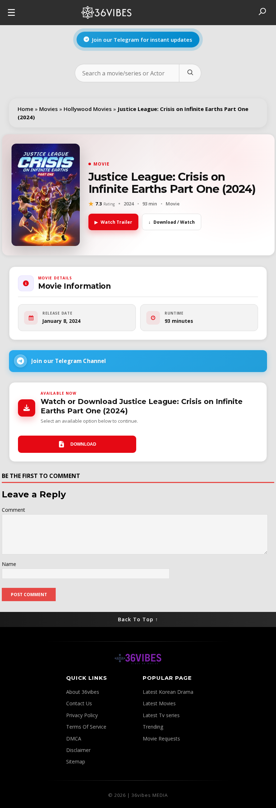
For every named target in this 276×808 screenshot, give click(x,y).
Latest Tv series (161, 715)
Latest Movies (159, 703)
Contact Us (79, 703)
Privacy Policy (82, 715)
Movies (48, 108)
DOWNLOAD (83, 444)
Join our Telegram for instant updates (142, 40)
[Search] (190, 73)
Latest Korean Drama (168, 691)
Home (25, 108)
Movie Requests (161, 738)
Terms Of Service (86, 726)
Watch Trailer (113, 222)
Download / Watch (171, 222)
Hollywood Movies (88, 108)
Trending (153, 726)
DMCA (73, 738)
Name (9, 564)
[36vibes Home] (138, 670)
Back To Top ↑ (138, 619)
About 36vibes (82, 691)
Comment (13, 509)
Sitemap (75, 761)
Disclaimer (78, 750)
